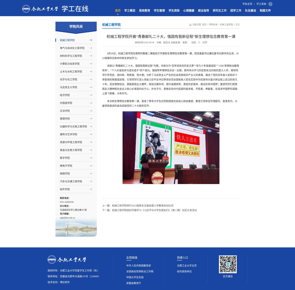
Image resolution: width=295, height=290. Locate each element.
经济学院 (65, 95)
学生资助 (174, 10)
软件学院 (65, 189)
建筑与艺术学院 (68, 134)
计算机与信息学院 (70, 63)
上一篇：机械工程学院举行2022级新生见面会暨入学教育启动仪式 (137, 205)
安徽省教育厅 (133, 283)
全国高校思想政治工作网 (139, 271)
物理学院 (65, 173)
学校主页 (247, 4)
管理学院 (65, 118)
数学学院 (65, 158)
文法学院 (65, 111)
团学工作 (235, 10)
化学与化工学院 (68, 79)
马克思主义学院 (68, 87)
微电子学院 (66, 165)
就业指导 (203, 10)
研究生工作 (220, 10)
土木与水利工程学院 (71, 71)
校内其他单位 (184, 271)
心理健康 (188, 10)
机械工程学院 (67, 40)
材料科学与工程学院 (71, 56)
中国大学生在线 (135, 277)
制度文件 (265, 10)
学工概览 (129, 10)
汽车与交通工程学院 (71, 181)
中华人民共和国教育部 (138, 265)
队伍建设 (250, 10)
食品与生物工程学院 (71, 150)
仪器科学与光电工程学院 (73, 126)
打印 (205, 42)
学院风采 (213, 24)
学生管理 (159, 10)
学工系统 (261, 4)
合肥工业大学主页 (187, 265)
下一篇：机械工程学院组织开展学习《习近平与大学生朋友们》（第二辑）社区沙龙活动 (149, 210)
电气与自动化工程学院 (72, 48)
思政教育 (144, 10)
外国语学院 (66, 103)
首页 (118, 10)
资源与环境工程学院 (71, 142)
